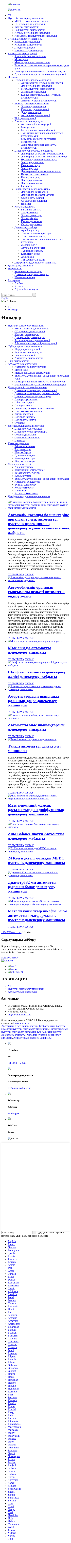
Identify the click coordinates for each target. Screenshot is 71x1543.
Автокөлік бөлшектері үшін (30, 56)
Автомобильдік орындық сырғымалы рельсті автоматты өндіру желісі (36, 591)
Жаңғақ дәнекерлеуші (27, 27)
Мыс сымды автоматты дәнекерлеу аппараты (29, 650)
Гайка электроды (30, 165)
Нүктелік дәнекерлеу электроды (39, 159)
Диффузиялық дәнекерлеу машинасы (35, 262)
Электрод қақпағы (31, 180)
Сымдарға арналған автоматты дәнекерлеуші (40, 71)
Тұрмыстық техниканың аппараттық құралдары (42, 478)
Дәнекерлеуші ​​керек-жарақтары (32, 189)
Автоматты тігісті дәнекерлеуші (19, 1026)
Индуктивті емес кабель (34, 174)
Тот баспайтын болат (33, 259)
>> (19, 932)
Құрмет (19, 286)
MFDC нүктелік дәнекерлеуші (32, 21)
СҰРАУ (29, 574)
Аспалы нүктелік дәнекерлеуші (32, 32)
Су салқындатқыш (31, 224)
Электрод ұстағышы (32, 162)
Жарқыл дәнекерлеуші (27, 41)
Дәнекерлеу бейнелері (20, 265)
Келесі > (13, 932)
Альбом (19, 283)
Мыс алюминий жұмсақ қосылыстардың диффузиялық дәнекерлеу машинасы (36, 809)
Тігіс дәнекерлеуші (25, 118)
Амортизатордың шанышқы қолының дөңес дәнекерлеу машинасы (33, 700)
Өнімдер (13, 77)
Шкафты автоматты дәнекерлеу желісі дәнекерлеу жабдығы (37, 674)
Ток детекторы (29, 212)
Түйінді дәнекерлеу (32, 250)
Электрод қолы (29, 168)
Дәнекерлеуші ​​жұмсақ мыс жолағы (41, 171)
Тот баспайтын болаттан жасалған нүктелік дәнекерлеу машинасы (33, 1027)
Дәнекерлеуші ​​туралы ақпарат (32, 274)
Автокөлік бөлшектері (33, 247)
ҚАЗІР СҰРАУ (9, 957)
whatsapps (13, 1113)
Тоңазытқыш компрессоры (36, 233)
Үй (9, 15)
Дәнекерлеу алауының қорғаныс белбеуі (44, 156)
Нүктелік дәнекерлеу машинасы (26, 18)
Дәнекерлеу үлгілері (26, 227)
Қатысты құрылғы (25, 206)
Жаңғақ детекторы (31, 215)
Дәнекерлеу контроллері (35, 191)
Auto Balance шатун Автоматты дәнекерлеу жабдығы (36, 836)
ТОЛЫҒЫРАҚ (16, 574)
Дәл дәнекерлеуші (25, 47)
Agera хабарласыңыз (26, 289)
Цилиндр (26, 203)
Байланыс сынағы (31, 209)
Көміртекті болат (30, 253)
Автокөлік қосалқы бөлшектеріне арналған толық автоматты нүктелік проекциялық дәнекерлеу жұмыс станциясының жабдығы (39, 524)
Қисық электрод (30, 177)
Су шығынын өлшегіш (34, 200)
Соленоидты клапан (32, 197)
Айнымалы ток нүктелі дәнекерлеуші (36, 35)
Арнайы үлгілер (30, 230)
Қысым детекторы (31, 221)
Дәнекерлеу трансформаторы (37, 194)
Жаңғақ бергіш (29, 218)
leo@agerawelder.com (19, 1014)
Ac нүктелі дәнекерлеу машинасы (32, 1037)
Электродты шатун (32, 183)
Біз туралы (14, 280)
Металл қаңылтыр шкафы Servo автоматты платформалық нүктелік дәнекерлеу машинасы (37, 915)
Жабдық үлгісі (29, 245)
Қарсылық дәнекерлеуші (28, 44)
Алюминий (27, 256)
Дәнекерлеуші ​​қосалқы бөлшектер (34, 150)
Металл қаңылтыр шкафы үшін (32, 62)
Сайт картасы (21, 1023)
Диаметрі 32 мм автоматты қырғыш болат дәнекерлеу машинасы (32, 886)
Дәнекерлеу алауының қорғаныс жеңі (42, 153)
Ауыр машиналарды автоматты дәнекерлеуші (40, 74)
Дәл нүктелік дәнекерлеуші (30, 29)
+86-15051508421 (17, 1063)
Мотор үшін (21, 59)
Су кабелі (26, 186)
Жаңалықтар (15, 268)
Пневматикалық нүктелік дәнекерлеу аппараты (34, 1030)
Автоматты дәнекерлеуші (29, 50)
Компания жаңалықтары (28, 271)
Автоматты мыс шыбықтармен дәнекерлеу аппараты (36, 727)
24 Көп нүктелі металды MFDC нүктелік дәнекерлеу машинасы (36, 860)
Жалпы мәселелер (25, 277)
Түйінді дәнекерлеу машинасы (25, 38)
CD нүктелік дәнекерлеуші (30, 24)
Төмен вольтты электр (33, 236)
